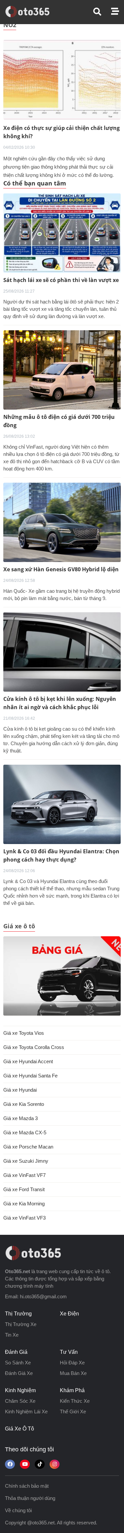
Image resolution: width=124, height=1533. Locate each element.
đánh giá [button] (16, 1352)
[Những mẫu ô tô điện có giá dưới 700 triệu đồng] (62, 370)
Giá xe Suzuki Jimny (25, 1161)
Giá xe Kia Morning (24, 1203)
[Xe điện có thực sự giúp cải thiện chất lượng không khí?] (62, 79)
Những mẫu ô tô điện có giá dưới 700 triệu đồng (59, 421)
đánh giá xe (19, 1373)
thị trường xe (20, 1324)
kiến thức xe (75, 1401)
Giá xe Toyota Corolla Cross (33, 1047)
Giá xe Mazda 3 (20, 1118)
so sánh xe (18, 1362)
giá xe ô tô (19, 1429)
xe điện (69, 1313)
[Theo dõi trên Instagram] (55, 1464)
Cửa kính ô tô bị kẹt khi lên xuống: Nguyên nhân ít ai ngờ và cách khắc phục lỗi (59, 703)
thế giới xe (73, 1411)
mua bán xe (73, 1373)
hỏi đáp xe (72, 1362)
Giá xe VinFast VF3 (24, 1218)
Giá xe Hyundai (20, 1090)
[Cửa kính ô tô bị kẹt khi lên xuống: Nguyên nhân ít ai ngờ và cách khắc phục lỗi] (62, 652)
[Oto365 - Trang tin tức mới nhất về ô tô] (31, 11)
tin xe (12, 1335)
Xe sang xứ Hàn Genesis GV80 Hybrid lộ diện (61, 569)
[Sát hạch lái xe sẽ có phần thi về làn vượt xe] (62, 233)
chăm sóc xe (20, 1401)
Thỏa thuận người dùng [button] (30, 1498)
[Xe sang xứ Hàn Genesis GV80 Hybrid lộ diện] (62, 522)
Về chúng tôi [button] (18, 1510)
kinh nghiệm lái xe (26, 1411)
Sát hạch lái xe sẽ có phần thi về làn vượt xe (61, 280)
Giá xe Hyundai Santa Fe (30, 1075)
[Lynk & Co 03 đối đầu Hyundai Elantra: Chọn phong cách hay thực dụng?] (62, 804)
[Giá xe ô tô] (62, 976)
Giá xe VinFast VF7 (24, 1175)
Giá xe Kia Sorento (23, 1104)
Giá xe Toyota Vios (23, 1033)
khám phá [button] (72, 1390)
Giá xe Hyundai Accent (28, 1061)
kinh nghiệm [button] (20, 1390)
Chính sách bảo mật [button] (27, 1486)
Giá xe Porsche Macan (28, 1147)
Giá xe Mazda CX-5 (24, 1132)
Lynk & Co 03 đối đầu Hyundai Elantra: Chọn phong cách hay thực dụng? (61, 855)
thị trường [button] (18, 1313)
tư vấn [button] (69, 1352)
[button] (102, 11)
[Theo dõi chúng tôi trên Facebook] (10, 1464)
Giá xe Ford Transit (24, 1189)
